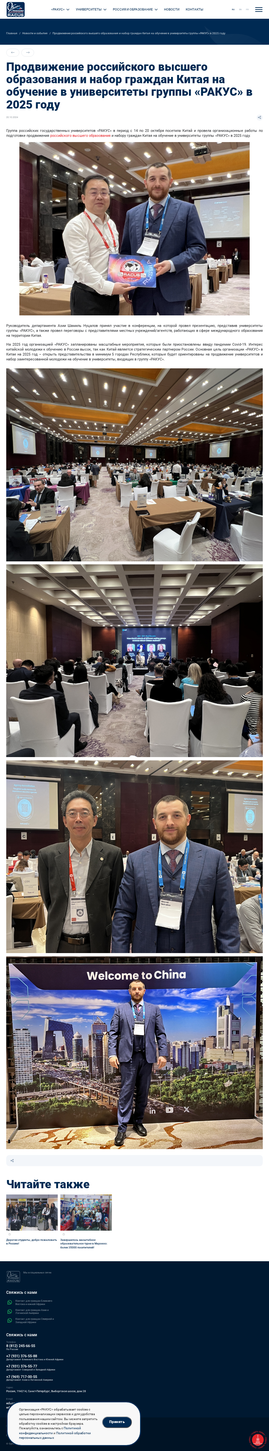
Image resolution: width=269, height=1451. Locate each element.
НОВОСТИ (171, 9)
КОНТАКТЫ (194, 9)
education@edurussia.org (25, 1403)
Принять (117, 1422)
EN (240, 9)
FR (247, 9)
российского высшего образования (80, 136)
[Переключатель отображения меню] (259, 9)
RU (233, 9)
